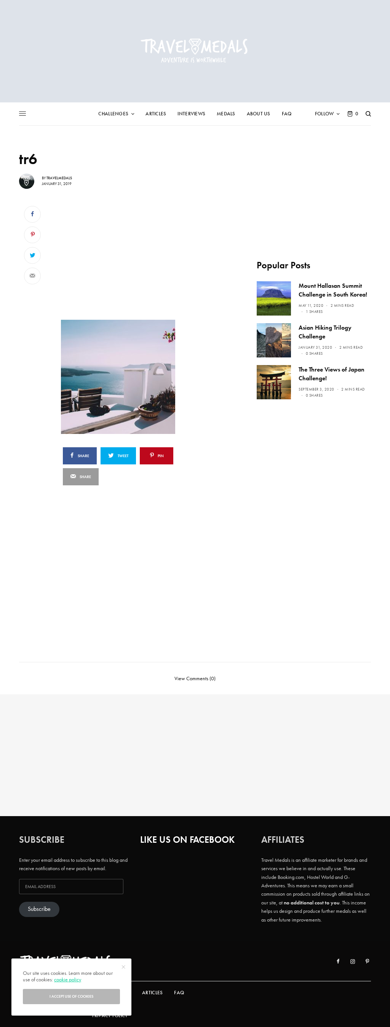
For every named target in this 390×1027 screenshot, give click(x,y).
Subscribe (39, 909)
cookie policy (67, 979)
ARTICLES (152, 992)
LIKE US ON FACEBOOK (187, 839)
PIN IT (139, 376)
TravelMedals (59, 177)
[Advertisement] (136, 257)
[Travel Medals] (195, 51)
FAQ (179, 992)
